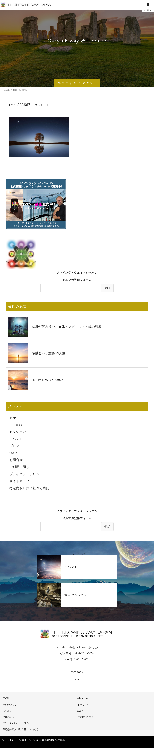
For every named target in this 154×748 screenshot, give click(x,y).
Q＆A (13, 453)
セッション (17, 431)
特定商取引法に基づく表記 (29, 488)
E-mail (77, 679)
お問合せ (16, 460)
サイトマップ (19, 481)
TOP (12, 417)
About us (15, 424)
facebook (77, 672)
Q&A (80, 710)
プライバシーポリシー (26, 474)
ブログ (14, 446)
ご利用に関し (19, 467)
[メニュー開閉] (148, 6)
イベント (16, 439)
